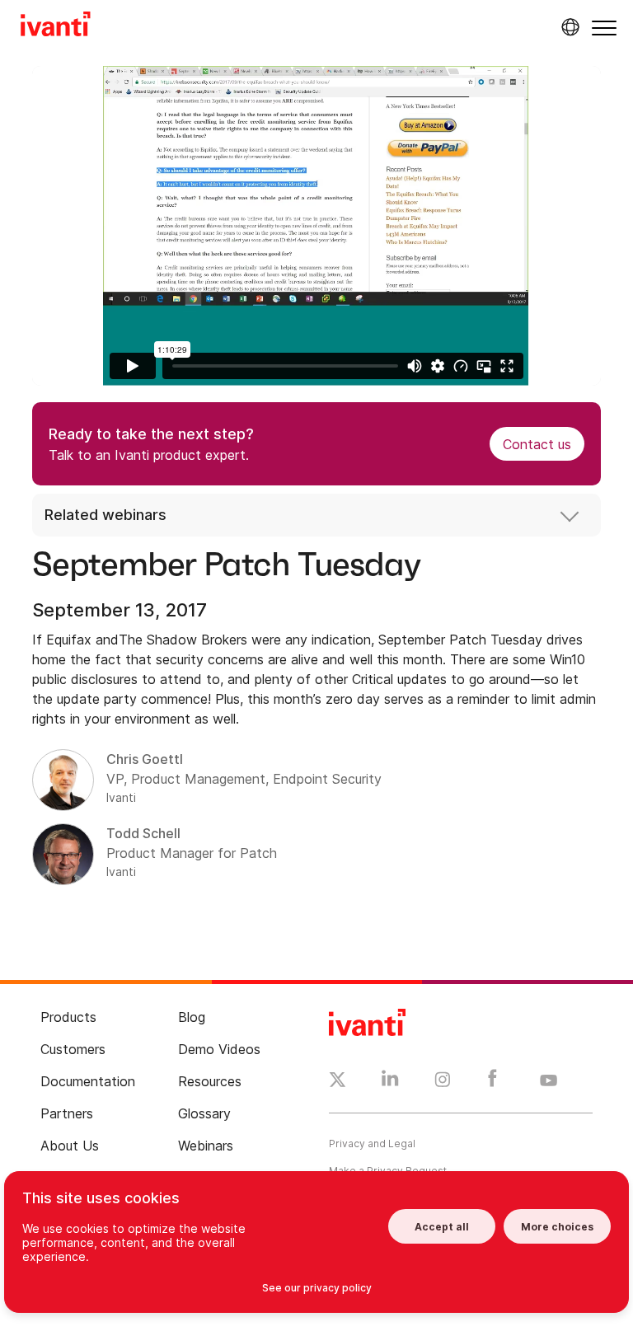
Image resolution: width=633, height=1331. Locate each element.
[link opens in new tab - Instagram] (442, 1082)
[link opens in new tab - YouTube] (548, 1081)
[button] (604, 27)
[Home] (56, 26)
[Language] (567, 27)
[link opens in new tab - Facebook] (492, 1082)
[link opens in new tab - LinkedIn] (390, 1082)
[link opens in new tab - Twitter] (337, 1082)
